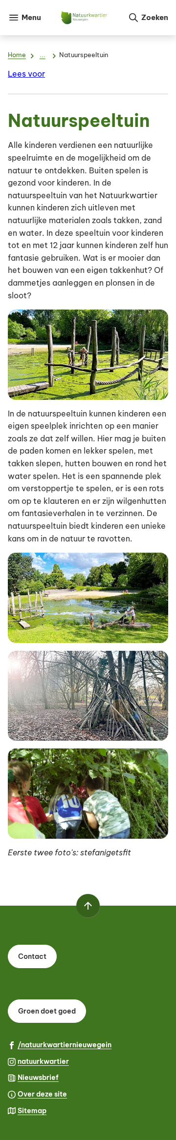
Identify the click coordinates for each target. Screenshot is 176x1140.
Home (17, 55)
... (42, 55)
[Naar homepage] (84, 17)
